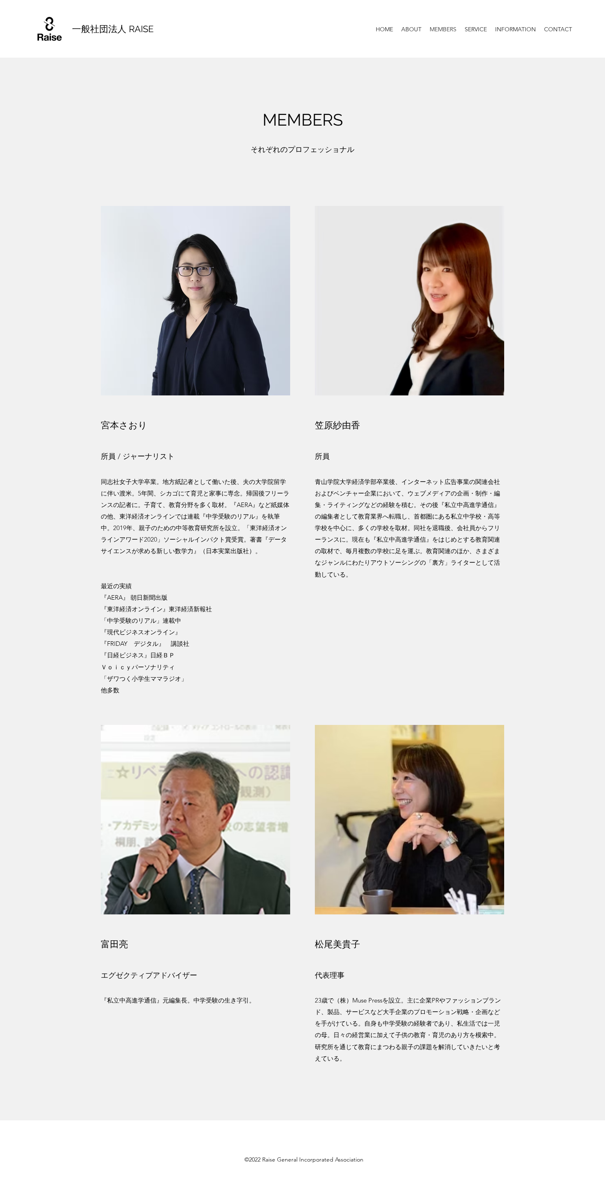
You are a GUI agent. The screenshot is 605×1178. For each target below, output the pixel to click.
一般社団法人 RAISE (113, 28)
